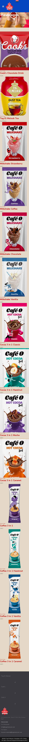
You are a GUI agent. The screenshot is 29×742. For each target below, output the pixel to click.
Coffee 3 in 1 (6, 525)
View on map (4, 722)
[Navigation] (3, 6)
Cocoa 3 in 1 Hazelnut (11, 389)
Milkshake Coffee (8, 208)
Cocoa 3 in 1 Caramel (10, 480)
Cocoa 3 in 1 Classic (10, 344)
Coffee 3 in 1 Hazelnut (11, 570)
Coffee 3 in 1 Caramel (11, 661)
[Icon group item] (13, 682)
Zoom (1, 71)
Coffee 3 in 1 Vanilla (10, 616)
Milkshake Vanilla (9, 299)
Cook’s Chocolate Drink (12, 73)
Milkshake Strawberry (11, 163)
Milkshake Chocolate (10, 254)
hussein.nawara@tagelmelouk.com (11, 732)
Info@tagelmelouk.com (8, 727)
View (4, 71)
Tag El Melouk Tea (9, 118)
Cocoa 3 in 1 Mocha (10, 435)
